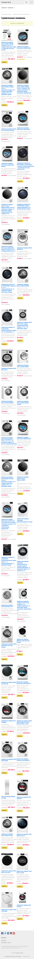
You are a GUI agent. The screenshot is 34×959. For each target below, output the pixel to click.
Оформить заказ (6, 942)
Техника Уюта (6, 2)
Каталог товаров (7, 8)
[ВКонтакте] (8, 934)
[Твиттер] (5, 934)
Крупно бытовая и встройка (21, 14)
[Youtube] (14, 934)
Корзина (3, 940)
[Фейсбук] (2, 934)
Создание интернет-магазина (12, 956)
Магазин (3, 937)
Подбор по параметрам (17, 23)
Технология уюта (6, 14)
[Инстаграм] (11, 934)
